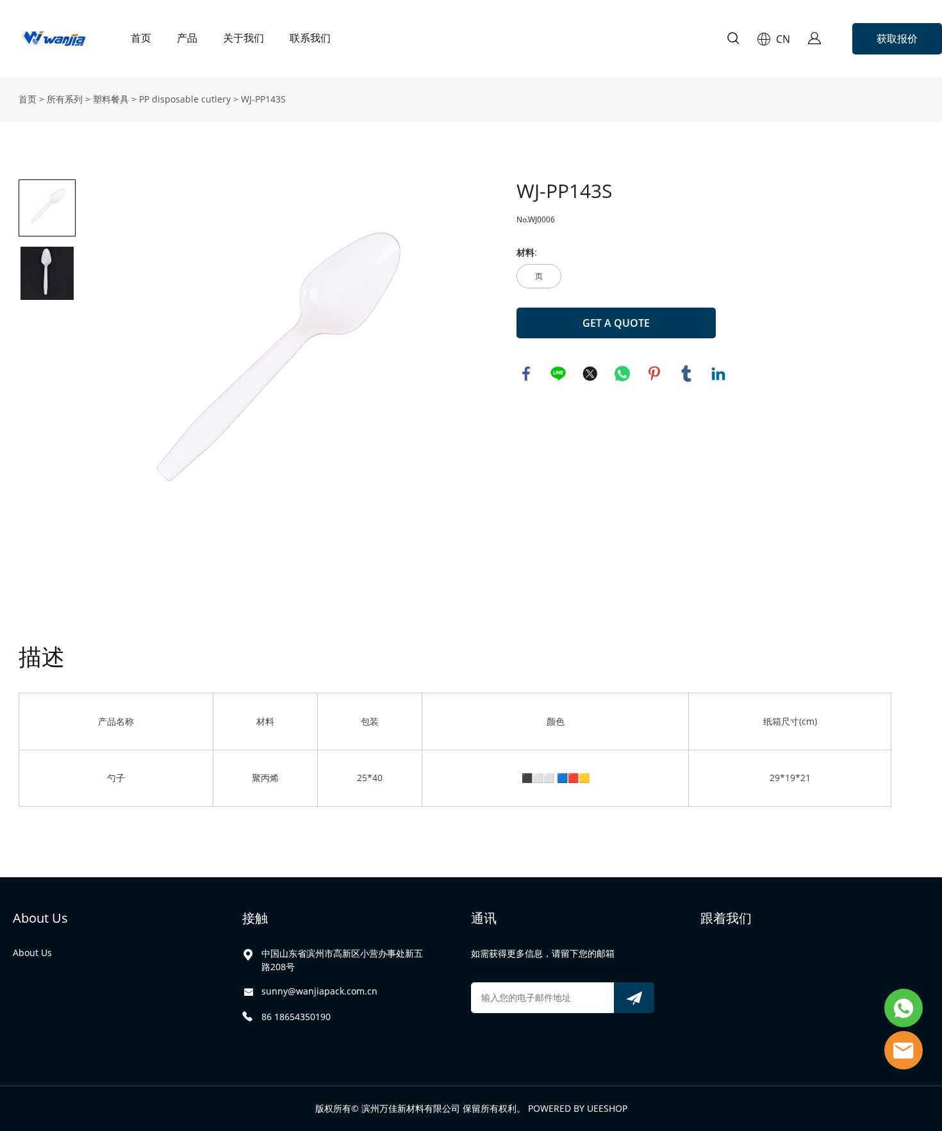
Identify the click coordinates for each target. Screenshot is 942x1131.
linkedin (718, 373)
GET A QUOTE (616, 323)
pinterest (654, 373)
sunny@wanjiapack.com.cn (319, 991)
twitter (590, 373)
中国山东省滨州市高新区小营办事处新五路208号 (342, 960)
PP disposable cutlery (185, 99)
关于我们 (243, 38)
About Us (40, 918)
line (558, 373)
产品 (187, 38)
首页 (141, 38)
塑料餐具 (111, 99)
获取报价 (897, 38)
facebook (526, 373)
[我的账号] (814, 38)
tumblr (686, 373)
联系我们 (310, 38)
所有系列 (65, 99)
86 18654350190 (296, 1017)
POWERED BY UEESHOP (577, 1108)
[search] (733, 40)
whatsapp (622, 373)
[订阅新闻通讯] (634, 997)
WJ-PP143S (263, 99)
